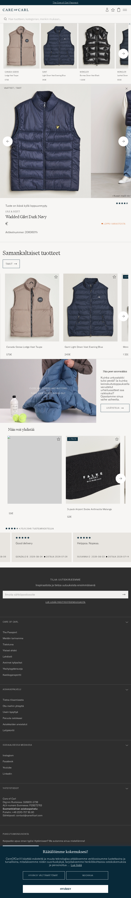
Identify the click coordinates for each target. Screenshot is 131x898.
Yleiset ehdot (10, 650)
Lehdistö (7, 656)
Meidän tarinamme (13, 638)
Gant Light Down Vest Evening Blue (84, 346)
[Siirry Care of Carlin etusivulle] (16, 10)
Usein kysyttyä (10, 712)
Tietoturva (8, 644)
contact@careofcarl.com (29, 815)
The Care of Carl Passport (65, 2)
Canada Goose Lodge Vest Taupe (24, 346)
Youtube (7, 767)
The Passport (10, 632)
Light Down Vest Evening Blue (54, 75)
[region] (65, 547)
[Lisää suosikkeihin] (55, 278)
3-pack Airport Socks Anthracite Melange (89, 509)
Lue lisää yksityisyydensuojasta (65, 602)
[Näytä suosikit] (113, 10)
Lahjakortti (8, 730)
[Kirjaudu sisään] (107, 10)
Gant (44, 72)
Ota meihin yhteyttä (13, 706)
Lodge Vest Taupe (11, 75)
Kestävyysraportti (12, 674)
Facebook (8, 761)
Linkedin (7, 773)
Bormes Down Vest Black (89, 75)
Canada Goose (12, 72)
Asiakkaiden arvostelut (15, 724)
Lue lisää (76, 865)
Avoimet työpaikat (12, 662)
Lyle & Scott (12, 211)
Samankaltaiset (31, 252)
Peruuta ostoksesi (12, 718)
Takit (18, 88)
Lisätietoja (113, 408)
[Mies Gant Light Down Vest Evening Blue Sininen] (59, 46)
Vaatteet (9, 88)
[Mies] (35, 470)
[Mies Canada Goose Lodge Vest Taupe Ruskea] (21, 46)
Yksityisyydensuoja (13, 668)
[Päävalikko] (124, 10)
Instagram (8, 755)
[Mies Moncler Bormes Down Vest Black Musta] (96, 46)
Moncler (84, 72)
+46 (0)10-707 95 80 (23, 812)
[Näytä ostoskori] (118, 9)
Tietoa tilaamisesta (13, 699)
